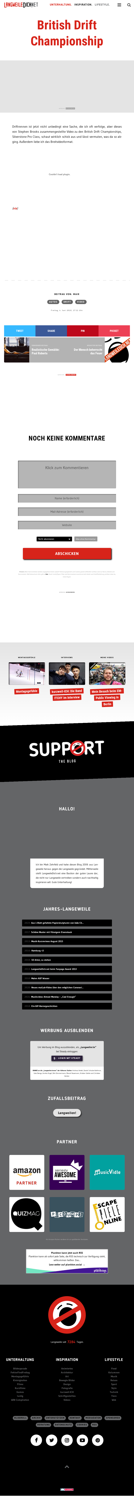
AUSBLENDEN (70, 108)
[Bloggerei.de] (67, 1489)
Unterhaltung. (61, 4)
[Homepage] (24, 5)
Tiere (114, 1395)
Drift (67, 302)
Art (67, 1376)
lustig (20, 1395)
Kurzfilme (20, 1388)
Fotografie (67, 1388)
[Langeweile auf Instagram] (67, 1440)
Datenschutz (63, 1425)
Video (81, 302)
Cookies (82, 1425)
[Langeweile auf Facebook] (36, 1440)
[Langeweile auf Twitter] (51, 1440)
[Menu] (119, 5)
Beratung (43, 1425)
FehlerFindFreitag (20, 1372)
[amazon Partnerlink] (26, 1172)
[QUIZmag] (26, 1214)
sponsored (113, 1418)
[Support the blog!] (67, 752)
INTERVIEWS (67, 658)
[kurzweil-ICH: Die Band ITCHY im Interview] (66, 682)
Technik (114, 1392)
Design (67, 1384)
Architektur (67, 1372)
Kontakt (75, 1418)
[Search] (129, 5)
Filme (20, 1384)
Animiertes (67, 1368)
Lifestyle (114, 1360)
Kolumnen (114, 1372)
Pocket (114, 330)
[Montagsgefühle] (26, 678)
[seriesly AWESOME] (67, 1172)
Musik (114, 1376)
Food (114, 1368)
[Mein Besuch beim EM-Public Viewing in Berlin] (107, 685)
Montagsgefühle (20, 1376)
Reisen (113, 1380)
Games (20, 1392)
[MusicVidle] (107, 1172)
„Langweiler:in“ (88, 1047)
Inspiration (67, 1360)
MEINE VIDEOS (107, 658)
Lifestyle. (102, 4)
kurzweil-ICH (67, 1392)
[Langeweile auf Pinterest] (97, 1440)
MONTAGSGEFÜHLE (26, 658)
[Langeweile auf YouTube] (82, 1440)
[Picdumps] (67, 1214)
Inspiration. (83, 4)
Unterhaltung (20, 1360)
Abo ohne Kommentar (86, 539)
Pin (83, 330)
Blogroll (20, 1418)
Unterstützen (55, 1418)
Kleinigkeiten (20, 1380)
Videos (67, 1399)
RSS (94, 1425)
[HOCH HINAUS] (67, 1466)
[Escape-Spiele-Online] (107, 1214)
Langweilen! (67, 1113)
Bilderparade (20, 1368)
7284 (71, 1342)
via (15, 208)
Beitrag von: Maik (67, 294)
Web (114, 1399)
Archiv (36, 1418)
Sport (114, 1384)
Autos (53, 302)
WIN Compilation (20, 1399)
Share (51, 330)
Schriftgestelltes (67, 1395)
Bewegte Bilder (67, 1380)
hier (47, 574)
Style (114, 1388)
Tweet (20, 330)
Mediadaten (93, 1418)
